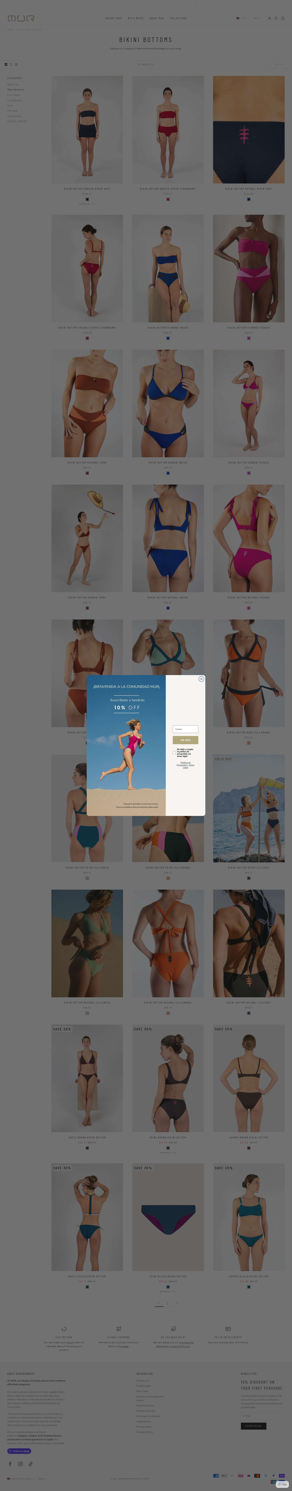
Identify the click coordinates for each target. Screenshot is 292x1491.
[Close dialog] (201, 679)
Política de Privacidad (184, 764)
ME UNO (186, 740)
